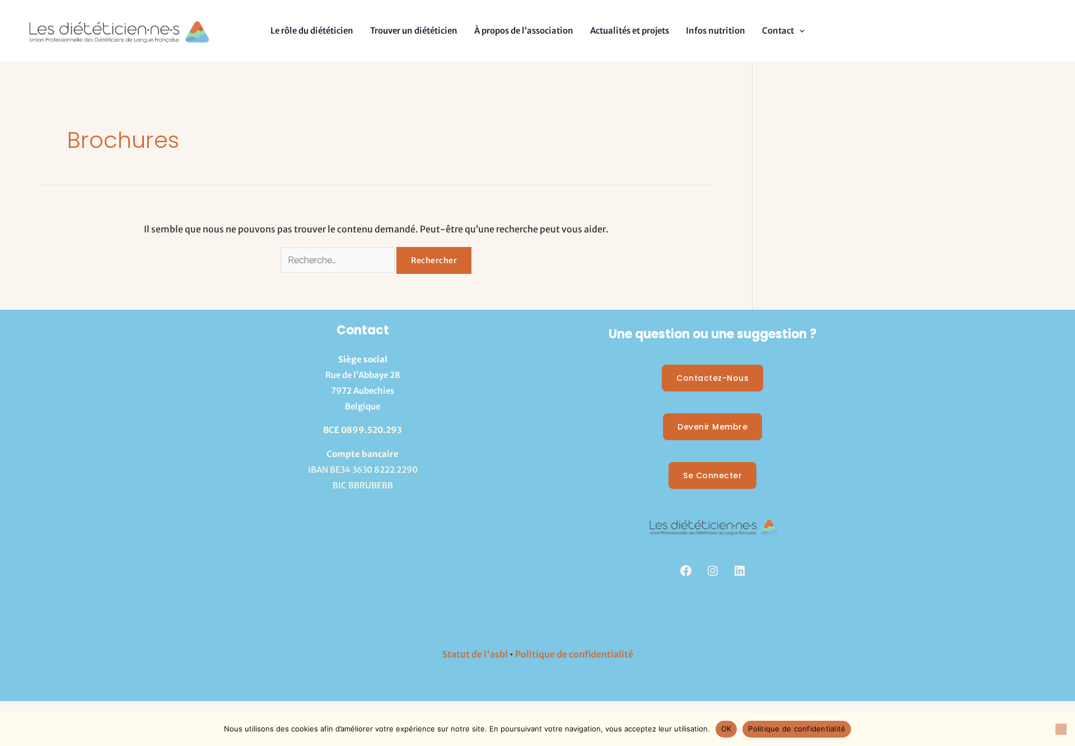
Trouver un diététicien (413, 30)
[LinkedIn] (739, 570)
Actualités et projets (629, 30)
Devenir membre (712, 426)
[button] (799, 30)
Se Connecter (712, 475)
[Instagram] (712, 570)
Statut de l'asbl (475, 654)
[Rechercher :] (338, 259)
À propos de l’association (523, 30)
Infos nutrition (715, 30)
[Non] (1061, 729)
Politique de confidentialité (574, 654)
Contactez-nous (712, 378)
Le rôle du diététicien (311, 30)
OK (726, 728)
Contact (778, 30)
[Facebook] (686, 570)
